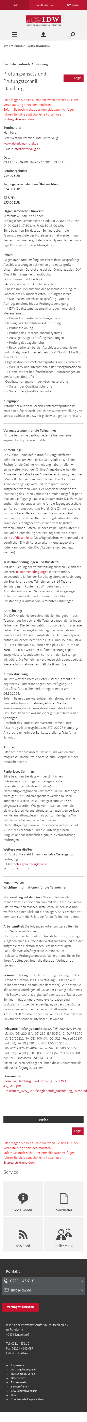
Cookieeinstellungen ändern (27, 1399)
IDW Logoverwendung (24, 1391)
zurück (43, 1119)
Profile (43, 34)
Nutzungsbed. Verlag (23, 1373)
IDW (5, 46)
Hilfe (14, 1395)
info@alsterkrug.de (27, 149)
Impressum (17, 1365)
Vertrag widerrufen (20, 1307)
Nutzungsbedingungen (24, 1369)
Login (78, 78)
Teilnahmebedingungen (32, 572)
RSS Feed (23, 1246)
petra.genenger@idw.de (30, 864)
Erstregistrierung (15, 119)
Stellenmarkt (63, 1246)
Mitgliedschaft (18, 46)
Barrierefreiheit (20, 1386)
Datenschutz (18, 1378)
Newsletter (64, 1210)
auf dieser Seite (21, 538)
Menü (14, 34)
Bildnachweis (18, 1382)
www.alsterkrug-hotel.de (20, 143)
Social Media (23, 1210)
